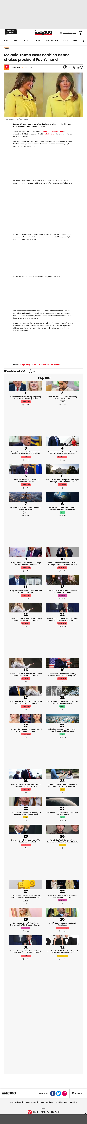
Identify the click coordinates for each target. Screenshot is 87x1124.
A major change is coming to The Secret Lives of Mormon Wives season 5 (62, 1035)
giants (62, 706)
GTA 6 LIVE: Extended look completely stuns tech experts (62, 398)
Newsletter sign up (69, 33)
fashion (62, 1066)
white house (62, 484)
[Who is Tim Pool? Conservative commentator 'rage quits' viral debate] (62, 829)
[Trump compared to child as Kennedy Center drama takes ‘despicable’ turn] (25, 580)
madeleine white (62, 956)
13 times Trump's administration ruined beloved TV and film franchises (62, 1007)
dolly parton (62, 595)
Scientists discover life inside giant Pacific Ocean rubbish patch (62, 730)
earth (62, 512)
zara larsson (25, 928)
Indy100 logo (43, 32)
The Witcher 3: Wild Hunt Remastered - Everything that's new (26, 1063)
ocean (62, 734)
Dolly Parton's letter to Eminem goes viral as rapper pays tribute (62, 591)
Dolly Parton (25, 623)
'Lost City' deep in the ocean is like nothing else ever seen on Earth (25, 1035)
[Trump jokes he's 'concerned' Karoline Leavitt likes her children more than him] (62, 441)
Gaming (27, 41)
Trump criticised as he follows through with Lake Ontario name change (25, 564)
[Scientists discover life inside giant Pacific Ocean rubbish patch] (62, 718)
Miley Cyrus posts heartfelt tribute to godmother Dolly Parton (62, 896)
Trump (37, 41)
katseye (25, 1011)
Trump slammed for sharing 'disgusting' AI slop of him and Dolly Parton (26, 398)
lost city (25, 1039)
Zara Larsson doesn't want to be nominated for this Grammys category (25, 924)
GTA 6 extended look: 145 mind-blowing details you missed (25, 508)
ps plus (26, 900)
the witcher (25, 1066)
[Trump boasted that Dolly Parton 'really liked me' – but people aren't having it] (25, 690)
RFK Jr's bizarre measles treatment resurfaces (62, 924)
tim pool (62, 845)
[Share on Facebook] (74, 67)
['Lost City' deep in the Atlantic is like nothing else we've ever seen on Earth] (25, 1023)
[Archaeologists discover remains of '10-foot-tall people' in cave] (62, 690)
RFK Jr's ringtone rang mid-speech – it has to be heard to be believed (26, 813)
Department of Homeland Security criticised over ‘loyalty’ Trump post (62, 674)
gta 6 (62, 401)
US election (49, 134)
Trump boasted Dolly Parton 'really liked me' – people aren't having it (26, 702)
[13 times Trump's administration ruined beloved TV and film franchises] (62, 995)
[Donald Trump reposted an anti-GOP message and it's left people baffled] (62, 552)
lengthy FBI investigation (53, 131)
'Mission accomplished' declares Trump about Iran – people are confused (62, 619)
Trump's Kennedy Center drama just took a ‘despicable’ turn (25, 591)
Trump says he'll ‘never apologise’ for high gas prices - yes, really (26, 841)
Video (65, 41)
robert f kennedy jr (62, 928)
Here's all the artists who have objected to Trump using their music (26, 730)
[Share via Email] (81, 67)
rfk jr (25, 817)
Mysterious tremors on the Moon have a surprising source (62, 813)
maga (62, 789)
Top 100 (6, 41)
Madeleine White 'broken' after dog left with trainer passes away (62, 952)
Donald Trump (26, 401)
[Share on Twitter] (78, 67)
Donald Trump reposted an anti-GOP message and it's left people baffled (62, 564)
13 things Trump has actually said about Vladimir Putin (39, 365)
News (16, 41)
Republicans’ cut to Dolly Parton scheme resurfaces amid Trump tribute (26, 619)
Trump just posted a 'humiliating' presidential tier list (26, 481)
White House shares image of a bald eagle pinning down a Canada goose (62, 481)
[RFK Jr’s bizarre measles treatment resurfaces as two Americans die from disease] (62, 912)
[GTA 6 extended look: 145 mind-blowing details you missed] (25, 497)
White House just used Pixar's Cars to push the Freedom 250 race (26, 785)
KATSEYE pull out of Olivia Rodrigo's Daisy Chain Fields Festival (26, 1007)
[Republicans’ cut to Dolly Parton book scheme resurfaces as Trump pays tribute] (25, 607)
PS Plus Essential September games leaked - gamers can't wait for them (26, 896)
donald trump (62, 457)
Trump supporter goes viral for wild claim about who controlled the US (62, 785)
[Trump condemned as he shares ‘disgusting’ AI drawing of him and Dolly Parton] (25, 386)
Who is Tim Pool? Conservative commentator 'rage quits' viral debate (62, 841)
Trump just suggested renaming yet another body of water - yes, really (25, 453)
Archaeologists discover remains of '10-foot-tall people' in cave (62, 702)
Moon (62, 817)
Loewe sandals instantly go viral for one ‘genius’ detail (62, 1063)
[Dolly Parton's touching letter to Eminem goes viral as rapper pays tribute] (62, 580)
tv (62, 1039)
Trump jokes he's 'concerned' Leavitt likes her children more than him (62, 453)
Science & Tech (52, 41)
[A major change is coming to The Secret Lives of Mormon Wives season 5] (62, 1023)
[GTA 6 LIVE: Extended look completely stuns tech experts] (62, 386)
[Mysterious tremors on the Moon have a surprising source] (62, 801)
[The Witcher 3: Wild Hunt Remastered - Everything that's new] (25, 1051)
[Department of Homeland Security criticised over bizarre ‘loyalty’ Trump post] (62, 663)
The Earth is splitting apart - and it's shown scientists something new (62, 508)
